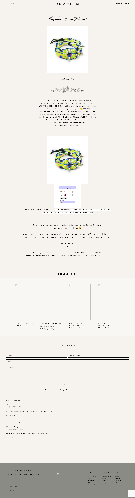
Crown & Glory (93, 225)
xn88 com (15, 411)
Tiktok (117, 483)
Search (119, 4)
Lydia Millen (92, 476)
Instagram (118, 476)
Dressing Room (107, 476)
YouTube (117, 479)
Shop (127, 4)
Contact (91, 481)
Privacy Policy (93, 485)
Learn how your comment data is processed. (78, 390)
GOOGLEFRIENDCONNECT (96, 256)
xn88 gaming (32, 434)
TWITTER (60, 253)
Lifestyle (104, 483)
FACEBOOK (53, 256)
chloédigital (72, 495)
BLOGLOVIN (95, 253)
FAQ (89, 479)
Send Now (67, 385)
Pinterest (118, 481)
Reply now (11, 416)
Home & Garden (105, 480)
